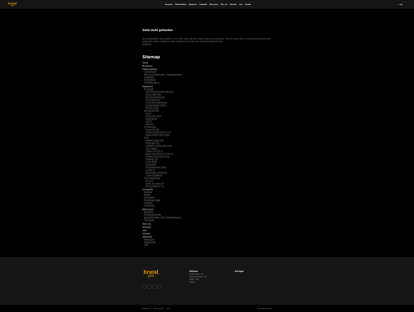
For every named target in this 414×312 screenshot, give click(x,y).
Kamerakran (151, 119)
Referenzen (148, 209)
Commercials (150, 72)
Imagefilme (149, 77)
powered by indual (265, 308)
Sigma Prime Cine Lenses (158, 135)
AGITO (149, 121)
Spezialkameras (151, 110)
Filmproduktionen (152, 214)
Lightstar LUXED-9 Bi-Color (159, 145)
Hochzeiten (149, 205)
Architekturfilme (151, 82)
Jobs (144, 230)
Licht (146, 137)
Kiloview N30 (152, 108)
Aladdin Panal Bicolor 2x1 (158, 156)
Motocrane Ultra (153, 116)
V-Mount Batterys (154, 175)
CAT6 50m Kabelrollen (156, 102)
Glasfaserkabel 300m (156, 105)
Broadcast (147, 66)
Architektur (149, 197)
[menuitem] (169, 4)
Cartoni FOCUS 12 (154, 151)
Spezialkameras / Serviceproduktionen (162, 217)
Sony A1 (149, 181)
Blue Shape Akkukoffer (157, 172)
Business (148, 192)
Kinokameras (150, 127)
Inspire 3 (150, 124)
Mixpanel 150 (152, 159)
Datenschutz (150, 242)
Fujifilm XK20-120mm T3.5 (158, 132)
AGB (146, 245)
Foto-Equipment (152, 178)
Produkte (148, 203)
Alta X (148, 113)
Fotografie (147, 189)
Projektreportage (152, 200)
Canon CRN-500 (153, 94)
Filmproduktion (149, 69)
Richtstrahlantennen (155, 97)
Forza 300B (151, 162)
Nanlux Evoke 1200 (155, 140)
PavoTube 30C (153, 143)
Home (145, 62)
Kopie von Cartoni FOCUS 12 (159, 154)
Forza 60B (151, 164)
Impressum (149, 239)
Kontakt (146, 233)
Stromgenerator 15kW (156, 167)
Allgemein (147, 237)
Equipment (147, 86)
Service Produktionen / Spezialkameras (163, 74)
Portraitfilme (150, 80)
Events (147, 195)
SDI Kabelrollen (153, 100)
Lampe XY (150, 170)
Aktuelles (146, 227)
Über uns (146, 224)
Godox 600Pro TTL (155, 186)
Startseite (147, 44)
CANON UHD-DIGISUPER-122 (159, 92)
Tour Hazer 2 (152, 148)
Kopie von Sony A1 (154, 183)
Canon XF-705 (152, 129)
